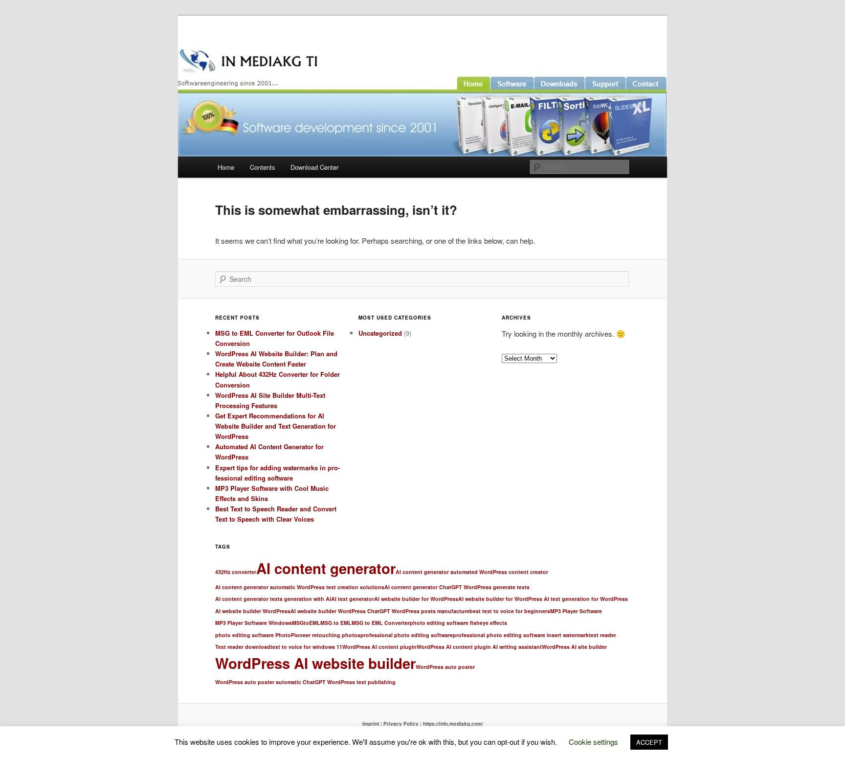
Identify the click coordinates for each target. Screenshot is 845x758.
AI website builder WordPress (252, 611)
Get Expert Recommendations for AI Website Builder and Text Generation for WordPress (275, 426)
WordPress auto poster (445, 666)
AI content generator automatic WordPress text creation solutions (299, 587)
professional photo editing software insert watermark (521, 635)
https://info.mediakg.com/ (453, 723)
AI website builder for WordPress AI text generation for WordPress (543, 598)
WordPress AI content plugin (379, 646)
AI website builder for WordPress (416, 598)
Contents (262, 167)
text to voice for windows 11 (306, 646)
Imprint (370, 723)
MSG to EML (336, 622)
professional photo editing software (406, 635)
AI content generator (326, 568)
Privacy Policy (401, 723)
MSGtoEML (306, 622)
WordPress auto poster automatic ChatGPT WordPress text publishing (305, 682)
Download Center (314, 167)
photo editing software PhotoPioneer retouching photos (287, 635)
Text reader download (242, 646)
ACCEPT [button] (649, 742)
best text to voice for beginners (509, 611)
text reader (602, 635)
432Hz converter (235, 571)
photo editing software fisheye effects (458, 622)
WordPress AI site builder (574, 646)
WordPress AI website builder (315, 663)
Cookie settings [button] (593, 741)
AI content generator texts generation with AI (273, 598)
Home (226, 167)
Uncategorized (380, 333)
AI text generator (352, 598)
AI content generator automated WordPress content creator (472, 571)
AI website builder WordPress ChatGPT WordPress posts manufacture (379, 611)
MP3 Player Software (576, 611)
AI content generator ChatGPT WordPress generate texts (457, 587)
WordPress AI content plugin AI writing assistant (479, 646)
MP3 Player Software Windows (253, 622)
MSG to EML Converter (381, 622)
